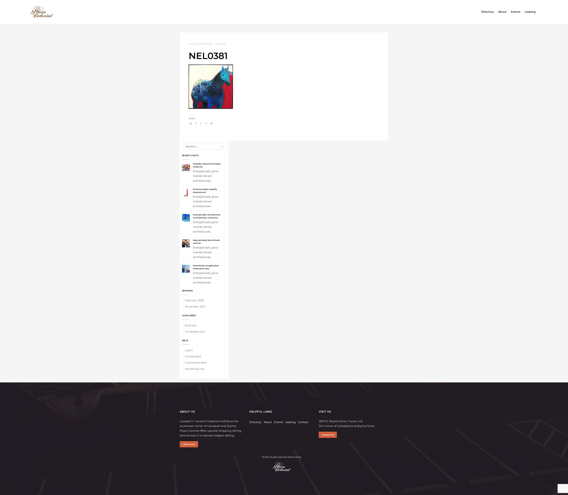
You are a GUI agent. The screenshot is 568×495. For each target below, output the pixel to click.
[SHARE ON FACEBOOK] (196, 123)
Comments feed (195, 362)
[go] (222, 147)
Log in (189, 350)
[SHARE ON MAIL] (211, 123)
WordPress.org (194, 369)
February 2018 (194, 300)
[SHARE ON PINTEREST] (206, 123)
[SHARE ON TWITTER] (191, 123)
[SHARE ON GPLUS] (201, 123)
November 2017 (195, 306)
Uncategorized (195, 331)
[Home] (282, 466)
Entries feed (193, 356)
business (191, 325)
